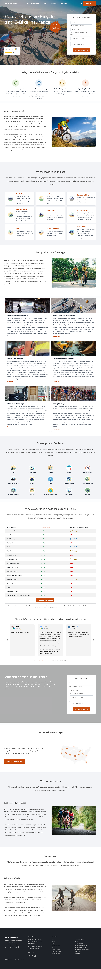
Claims (76, 942)
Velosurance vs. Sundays (80, 947)
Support (53, 3)
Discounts (77, 953)
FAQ (52, 947)
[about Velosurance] (81, 3)
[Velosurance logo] (11, 3)
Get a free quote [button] (81, 50)
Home (53, 940)
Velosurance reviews (43, 661)
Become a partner (14, 761)
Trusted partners (56, 945)
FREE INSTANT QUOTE (45, 600)
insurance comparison (60, 608)
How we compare (56, 949)
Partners (64, 3)
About (53, 942)
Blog (44, 3)
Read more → (57, 336)
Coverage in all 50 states (81, 940)
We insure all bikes (56, 953)
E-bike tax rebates (79, 944)
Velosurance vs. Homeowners (82, 949)
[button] (79, 3)
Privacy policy (78, 951)
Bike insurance (33, 3)
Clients (89, 3)
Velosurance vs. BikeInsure (81, 945)
